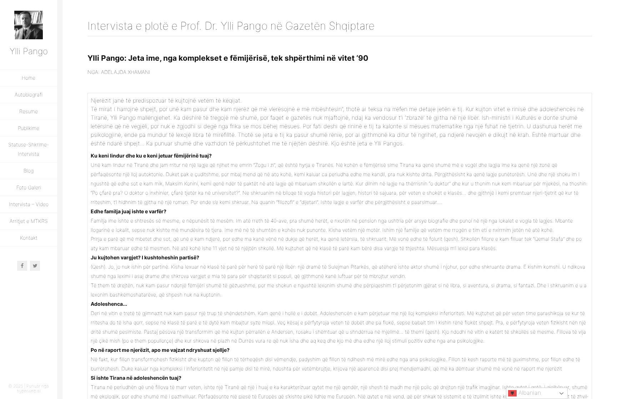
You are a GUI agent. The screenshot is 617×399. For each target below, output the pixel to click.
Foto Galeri (28, 187)
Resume (28, 111)
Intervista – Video (29, 204)
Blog (29, 171)
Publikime (28, 128)
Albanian (529, 392)
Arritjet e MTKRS (29, 221)
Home (28, 78)
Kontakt (28, 238)
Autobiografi (28, 94)
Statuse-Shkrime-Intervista (28, 149)
